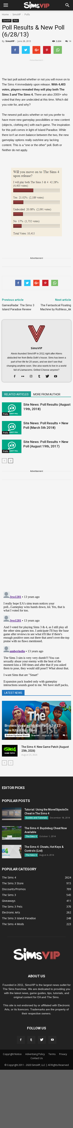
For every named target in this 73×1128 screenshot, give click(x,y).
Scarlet (35, 735)
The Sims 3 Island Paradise (19, 918)
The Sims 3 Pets (12, 906)
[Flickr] (24, 376)
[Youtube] (57, 376)
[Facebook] (16, 376)
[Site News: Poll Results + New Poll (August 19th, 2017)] (11, 446)
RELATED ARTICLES (16, 394)
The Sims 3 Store (13, 883)
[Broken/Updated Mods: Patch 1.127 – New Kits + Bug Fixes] (36, 720)
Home (5, 14)
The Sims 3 (9, 895)
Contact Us (37, 1058)
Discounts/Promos (14, 889)
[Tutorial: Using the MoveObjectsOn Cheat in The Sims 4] (11, 814)
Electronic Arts (11, 912)
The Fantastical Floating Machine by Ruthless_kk (55, 307)
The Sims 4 (31, 836)
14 (70, 41)
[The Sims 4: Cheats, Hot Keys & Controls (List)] (11, 851)
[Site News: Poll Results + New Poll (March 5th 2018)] (11, 427)
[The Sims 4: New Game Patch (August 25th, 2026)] (10, 751)
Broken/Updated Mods (17, 735)
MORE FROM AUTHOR (46, 394)
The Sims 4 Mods (13, 924)
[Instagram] (32, 376)
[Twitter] (49, 376)
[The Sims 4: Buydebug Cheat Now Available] (11, 833)
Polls (16, 20)
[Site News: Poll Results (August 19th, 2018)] (11, 409)
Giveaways (8, 901)
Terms (51, 1054)
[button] (67, 5)
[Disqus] (36, 538)
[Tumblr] (40, 376)
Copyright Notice (12, 1054)
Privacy (63, 1054)
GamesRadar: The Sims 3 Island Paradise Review (18, 307)
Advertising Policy (35, 1054)
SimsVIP (6, 20)
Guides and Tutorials (36, 817)
